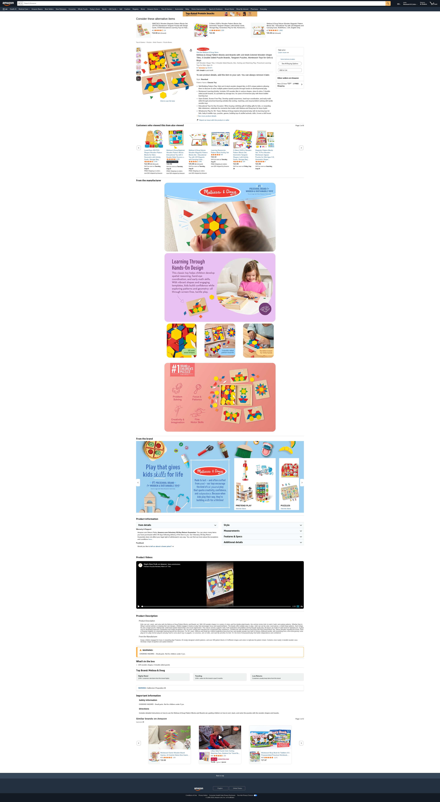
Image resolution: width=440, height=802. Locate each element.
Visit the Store (241, 508)
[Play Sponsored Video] (220, 737)
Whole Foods (83, 9)
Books (104, 9)
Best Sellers (49, 9)
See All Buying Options (290, 64)
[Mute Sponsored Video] (188, 747)
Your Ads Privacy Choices (245, 795)
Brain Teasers (157, 42)
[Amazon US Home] (198, 789)
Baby (187, 9)
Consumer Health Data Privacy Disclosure (222, 795)
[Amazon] (8, 3)
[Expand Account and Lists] (416, 4)
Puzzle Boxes (167, 42)
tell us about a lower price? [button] (161, 546)
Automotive (179, 9)
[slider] (216, 606)
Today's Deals (95, 9)
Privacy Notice (203, 795)
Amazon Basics (37, 9)
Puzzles (149, 42)
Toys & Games (140, 42)
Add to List (283, 70)
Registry (136, 9)
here (150, 539)
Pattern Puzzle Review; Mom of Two (157, 566)
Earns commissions (174, 564)
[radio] (138, 50)
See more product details (207, 116)
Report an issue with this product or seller (214, 120)
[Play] (138, 606)
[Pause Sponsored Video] (188, 742)
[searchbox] (204, 3)
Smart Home (229, 9)
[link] (155, 33)
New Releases (61, 9)
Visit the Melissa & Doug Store (207, 52)
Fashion (127, 9)
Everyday (263, 9)
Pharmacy (254, 9)
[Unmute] (302, 606)
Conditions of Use (191, 795)
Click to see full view (167, 101)
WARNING (142, 688)
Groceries (72, 9)
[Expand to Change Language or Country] (400, 4)
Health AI (13, 9)
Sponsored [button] (139, 722)
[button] (5, 9)
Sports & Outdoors (216, 9)
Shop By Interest (242, 9)
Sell (121, 9)
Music (143, 9)
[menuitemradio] (298, 606)
